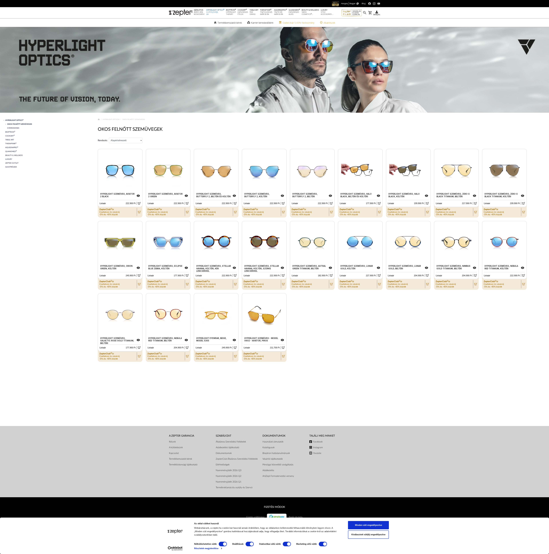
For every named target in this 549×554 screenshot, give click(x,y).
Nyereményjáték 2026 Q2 (228, 476)
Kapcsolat (174, 453)
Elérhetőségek (223, 464)
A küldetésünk (176, 447)
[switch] (250, 544)
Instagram (318, 447)
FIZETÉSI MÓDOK (274, 507)
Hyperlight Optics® (111, 119)
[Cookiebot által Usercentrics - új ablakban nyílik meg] (175, 548)
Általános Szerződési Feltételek (231, 442)
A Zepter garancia (181, 436)
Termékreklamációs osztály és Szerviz (234, 487)
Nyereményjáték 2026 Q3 (228, 470)
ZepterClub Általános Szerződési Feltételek (237, 459)
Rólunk (172, 442)
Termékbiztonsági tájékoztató (183, 464)
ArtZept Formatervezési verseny (278, 476)
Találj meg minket (322, 436)
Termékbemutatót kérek (180, 459)
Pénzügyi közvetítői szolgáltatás (277, 464)
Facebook (318, 442)
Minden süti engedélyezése (368, 525)
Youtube (317, 453)
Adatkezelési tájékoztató (227, 447)
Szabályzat (223, 436)
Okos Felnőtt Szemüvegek (130, 129)
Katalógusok (268, 447)
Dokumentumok (224, 453)
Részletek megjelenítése (206, 548)
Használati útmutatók (273, 442)
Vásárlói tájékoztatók (272, 459)
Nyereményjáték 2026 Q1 (228, 482)
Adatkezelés (268, 470)
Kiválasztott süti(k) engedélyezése (368, 534)
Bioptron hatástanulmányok (276, 453)
